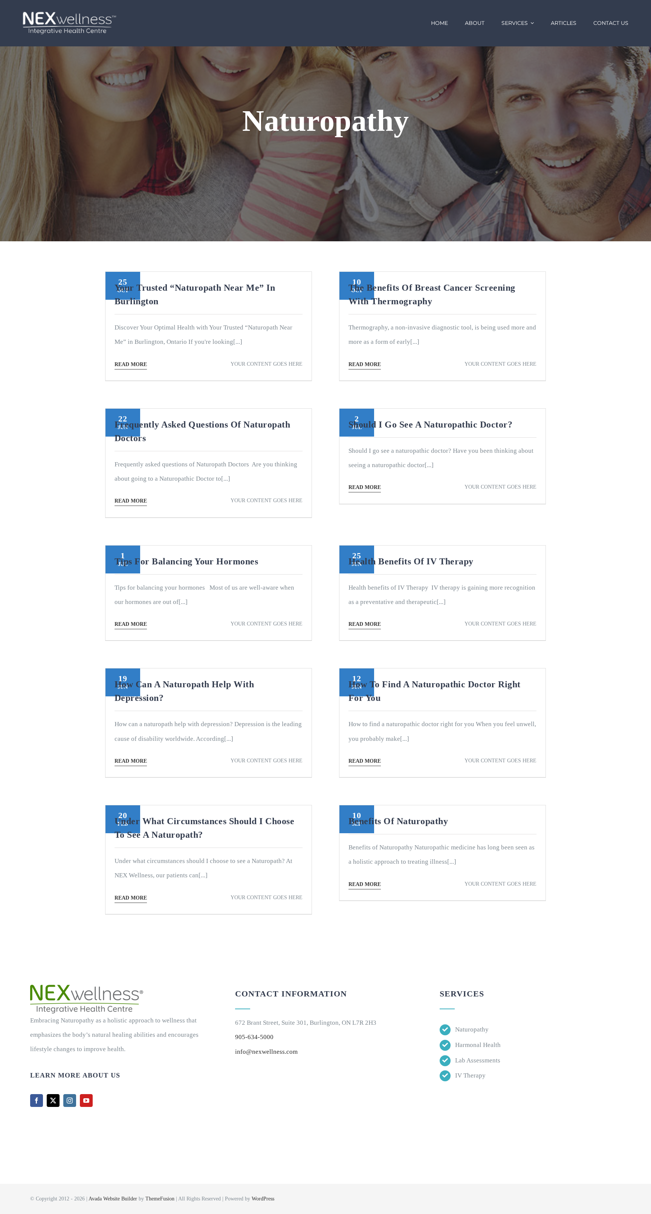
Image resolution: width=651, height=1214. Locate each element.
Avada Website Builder (113, 1199)
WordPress (263, 1199)
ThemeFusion (159, 1199)
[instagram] (69, 1100)
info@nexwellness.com (266, 1051)
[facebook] (36, 1100)
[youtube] (86, 1100)
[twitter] (53, 1100)
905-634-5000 (254, 1037)
